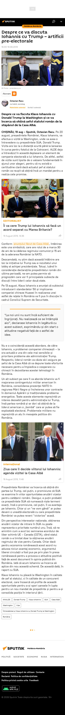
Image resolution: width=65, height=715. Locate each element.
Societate (18, 656)
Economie (32, 656)
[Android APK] (10, 688)
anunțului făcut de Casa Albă (31, 244)
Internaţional (11, 464)
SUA (46, 599)
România (6, 617)
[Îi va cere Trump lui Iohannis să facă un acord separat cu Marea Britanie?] (32, 198)
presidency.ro (15, 88)
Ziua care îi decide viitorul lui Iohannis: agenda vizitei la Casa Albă (32, 471)
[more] (60, 236)
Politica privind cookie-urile (15, 680)
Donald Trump (19, 599)
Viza (18, 605)
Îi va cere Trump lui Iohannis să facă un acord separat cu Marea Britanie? (32, 227)
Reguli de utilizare (26, 672)
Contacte (40, 672)
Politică (6, 656)
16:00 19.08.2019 (10, 47)
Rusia (44, 656)
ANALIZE (6, 599)
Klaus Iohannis (35, 599)
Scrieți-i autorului (34, 107)
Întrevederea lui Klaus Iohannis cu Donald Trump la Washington (28, 611)
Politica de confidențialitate (24, 676)
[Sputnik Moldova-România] (9, 22)
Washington (8, 605)
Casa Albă (56, 599)
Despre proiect (9, 672)
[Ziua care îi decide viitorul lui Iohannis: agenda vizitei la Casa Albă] (32, 441)
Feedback (34, 680)
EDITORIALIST (12, 221)
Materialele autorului (17, 107)
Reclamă (6, 676)
